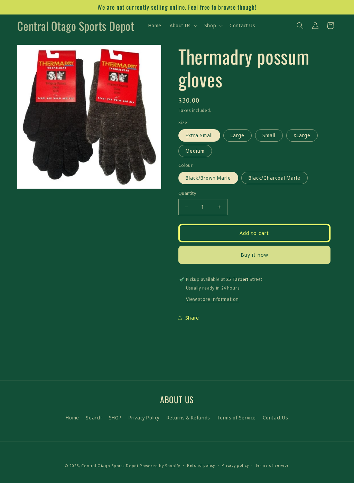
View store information (212, 299)
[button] (183, 25)
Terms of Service (236, 417)
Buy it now (254, 254)
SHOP (115, 417)
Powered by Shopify (160, 465)
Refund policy (201, 465)
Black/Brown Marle (208, 177)
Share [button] (192, 317)
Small (269, 135)
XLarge (302, 135)
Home (72, 417)
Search (94, 417)
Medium (195, 151)
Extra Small (199, 135)
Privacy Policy (144, 417)
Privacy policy (235, 465)
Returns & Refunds (188, 417)
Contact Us (275, 417)
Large (237, 135)
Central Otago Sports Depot (109, 465)
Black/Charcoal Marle (274, 177)
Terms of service (272, 465)
